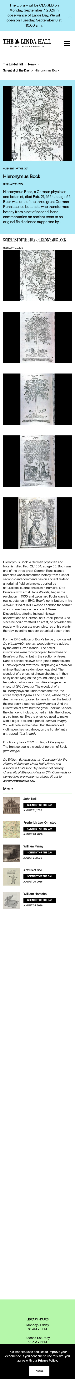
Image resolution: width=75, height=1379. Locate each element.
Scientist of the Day (16, 70)
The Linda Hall (13, 64)
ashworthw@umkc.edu (19, 781)
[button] (67, 43)
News (32, 64)
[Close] (70, 15)
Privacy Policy (47, 1360)
